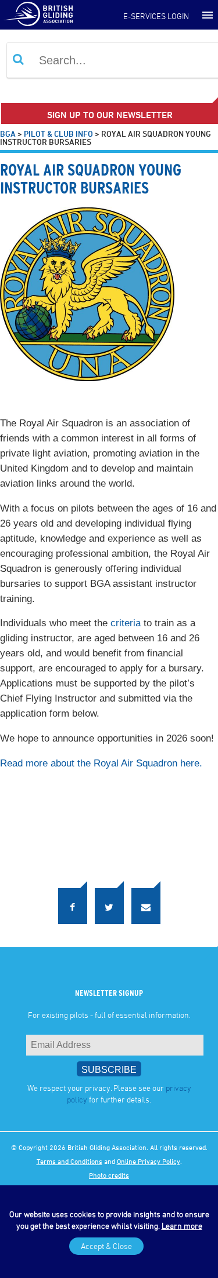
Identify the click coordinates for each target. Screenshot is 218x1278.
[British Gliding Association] (38, 13)
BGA (8, 133)
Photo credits (109, 1170)
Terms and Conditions (69, 1156)
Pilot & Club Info (58, 133)
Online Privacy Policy (148, 1156)
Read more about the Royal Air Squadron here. (101, 763)
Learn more (182, 1225)
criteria (125, 623)
